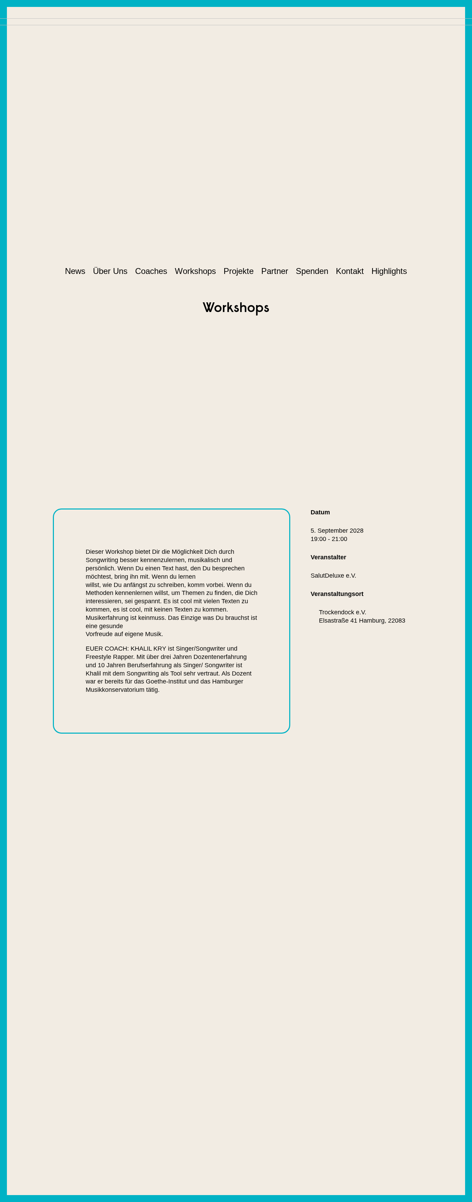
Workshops (195, 271)
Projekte (239, 271)
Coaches (151, 271)
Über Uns (110, 271)
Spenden (312, 271)
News (75, 271)
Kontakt (350, 271)
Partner (274, 271)
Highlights (389, 271)
